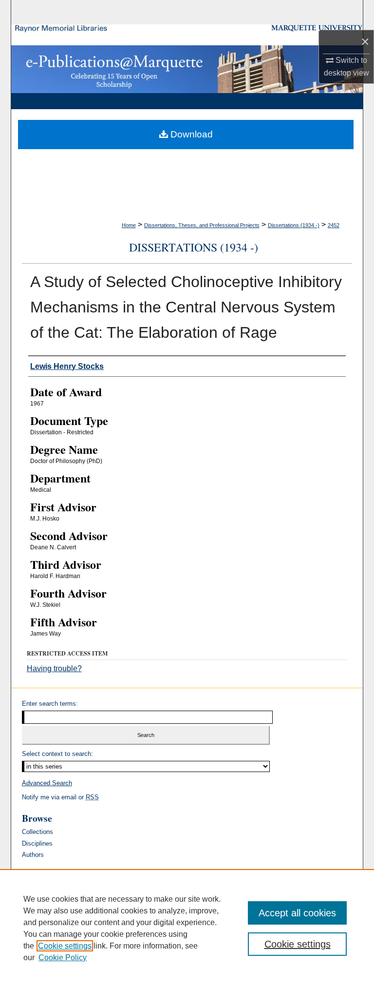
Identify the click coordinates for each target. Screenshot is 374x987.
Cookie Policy (62, 957)
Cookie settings (65, 946)
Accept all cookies (297, 913)
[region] (187, 928)
